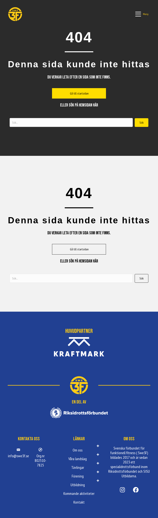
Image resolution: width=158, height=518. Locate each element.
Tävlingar (77, 467)
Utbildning (78, 484)
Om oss (77, 450)
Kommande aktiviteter (78, 493)
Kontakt (79, 502)
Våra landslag (77, 458)
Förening (78, 476)
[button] (141, 14)
